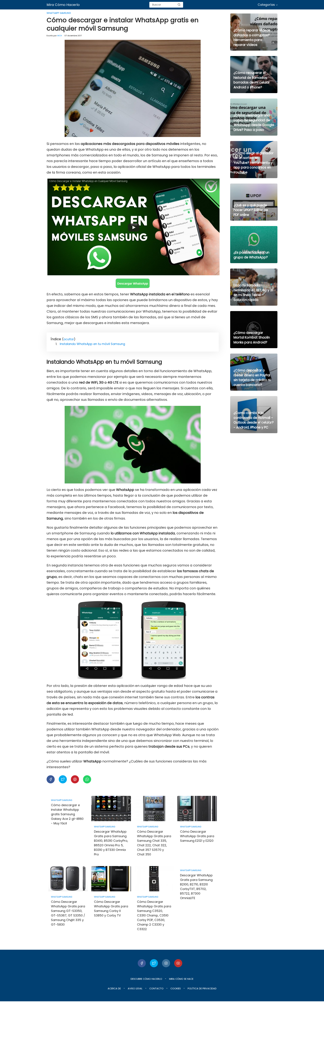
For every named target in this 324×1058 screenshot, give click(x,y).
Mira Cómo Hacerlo (63, 4)
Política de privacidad (202, 988)
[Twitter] (154, 963)
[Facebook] (142, 963)
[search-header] (179, 5)
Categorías (266, 5)
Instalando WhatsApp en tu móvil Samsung (92, 344)
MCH (59, 35)
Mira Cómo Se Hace (181, 979)
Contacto (156, 988)
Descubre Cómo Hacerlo (146, 979)
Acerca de (114, 988)
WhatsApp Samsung (59, 13)
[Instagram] (166, 963)
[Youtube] (178, 963)
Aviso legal (135, 988)
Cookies (175, 988)
